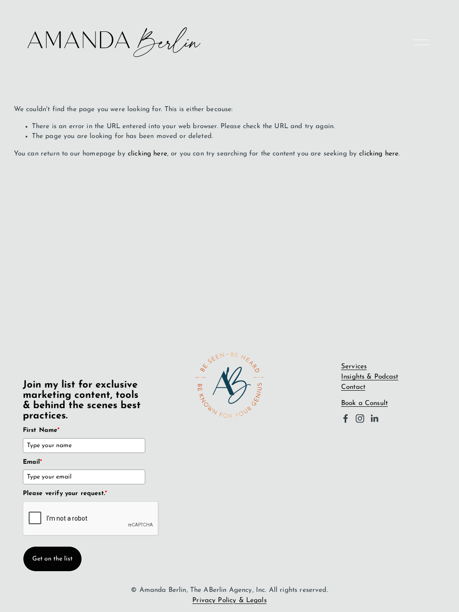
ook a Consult (366, 403)
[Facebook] (345, 418)
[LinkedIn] (374, 418)
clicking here (147, 154)
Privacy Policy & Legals (229, 600)
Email (33, 462)
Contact (353, 387)
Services (354, 366)
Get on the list (52, 559)
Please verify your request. (65, 493)
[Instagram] (359, 418)
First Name (41, 430)
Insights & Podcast (369, 377)
